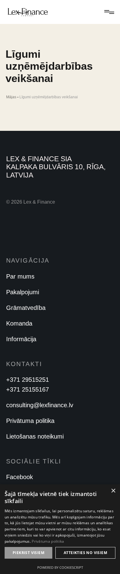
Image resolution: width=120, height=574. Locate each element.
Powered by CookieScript (60, 567)
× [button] (113, 491)
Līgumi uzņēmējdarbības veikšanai (48, 97)
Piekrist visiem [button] (28, 552)
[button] (108, 12)
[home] (27, 11)
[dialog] (60, 529)
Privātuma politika (48, 541)
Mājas (11, 97)
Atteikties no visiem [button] (85, 552)
